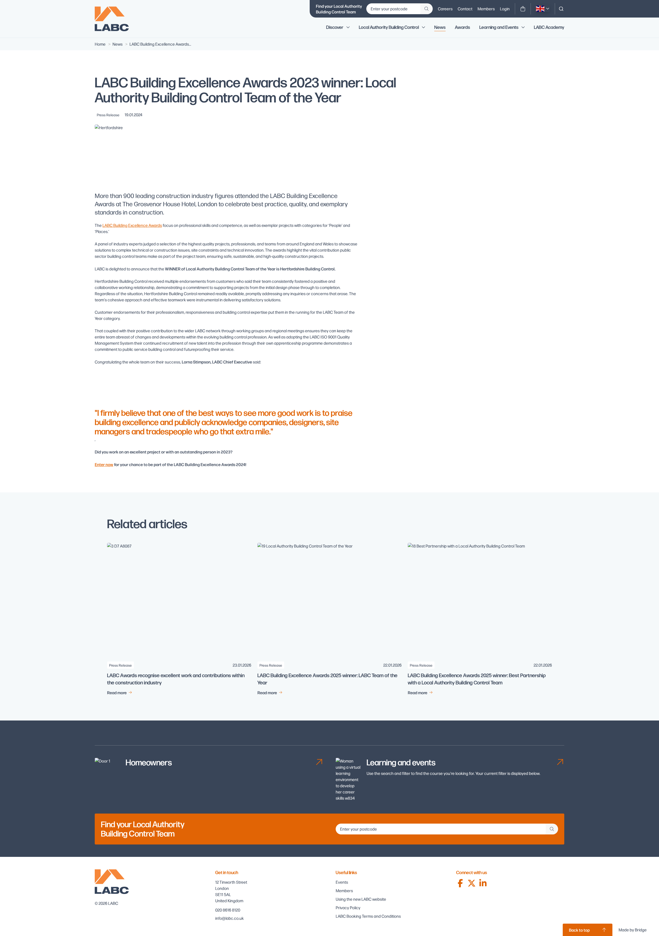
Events (342, 882)
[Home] (115, 18)
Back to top (579, 930)
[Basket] (522, 8)
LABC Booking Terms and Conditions (368, 916)
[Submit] (426, 8)
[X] (471, 883)
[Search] (561, 9)
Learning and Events (498, 27)
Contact (465, 8)
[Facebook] (460, 883)
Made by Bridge (633, 929)
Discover (334, 27)
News (440, 27)
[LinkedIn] (483, 883)
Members (486, 8)
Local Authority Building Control (389, 27)
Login (505, 8)
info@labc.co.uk (229, 918)
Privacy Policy (348, 907)
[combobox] (561, 9)
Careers (445, 8)
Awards (462, 27)
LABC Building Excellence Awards (132, 225)
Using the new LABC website (361, 899)
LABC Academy (549, 27)
